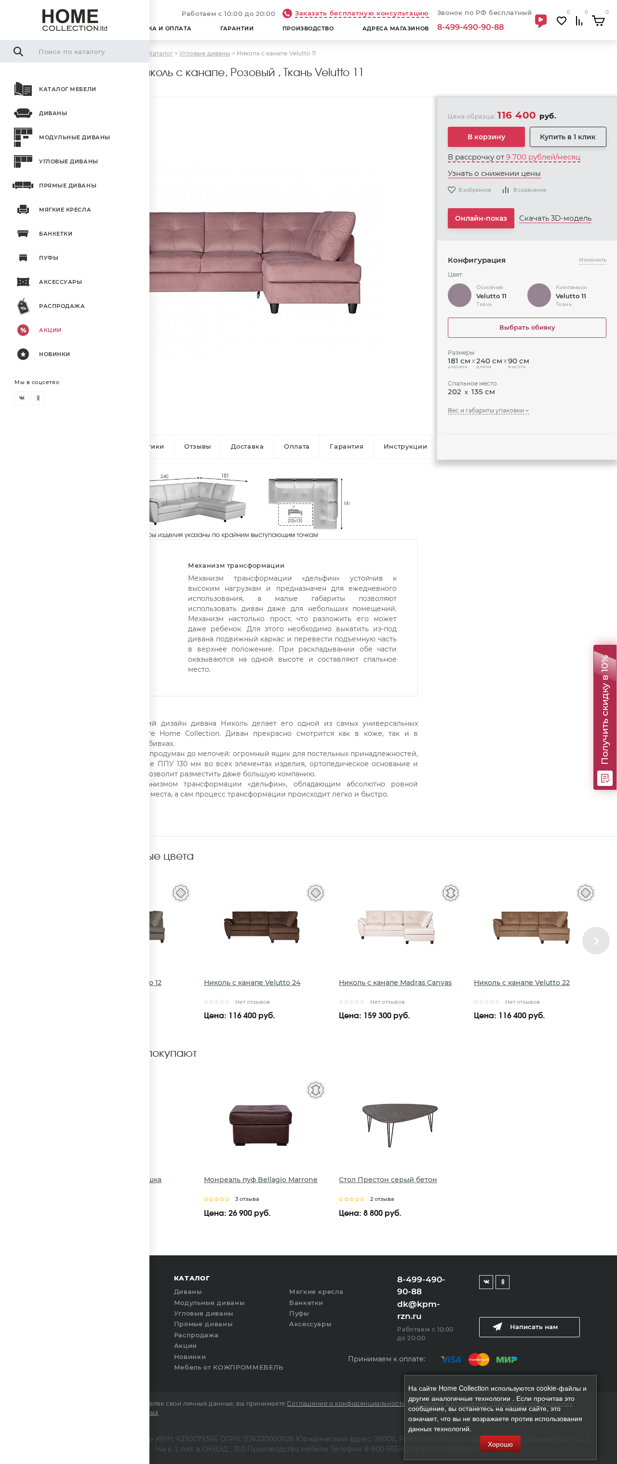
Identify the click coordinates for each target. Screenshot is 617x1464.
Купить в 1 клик (568, 137)
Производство (308, 28)
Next (596, 940)
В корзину (486, 137)
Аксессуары (60, 282)
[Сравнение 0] (579, 21)
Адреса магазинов (395, 28)
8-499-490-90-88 (470, 27)
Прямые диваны (67, 185)
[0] (598, 20)
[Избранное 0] (561, 21)
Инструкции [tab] (406, 446)
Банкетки (55, 233)
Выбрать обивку (527, 327)
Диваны (53, 113)
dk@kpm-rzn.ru (418, 1310)
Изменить (592, 259)
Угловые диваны (68, 161)
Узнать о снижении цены (494, 173)
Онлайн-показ (481, 218)
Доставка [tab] (247, 446)
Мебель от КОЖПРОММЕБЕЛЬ (228, 1367)
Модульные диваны (74, 137)
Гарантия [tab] (346, 446)
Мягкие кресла (65, 209)
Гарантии (237, 28)
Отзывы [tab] (197, 446)
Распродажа (62, 306)
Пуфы (48, 257)
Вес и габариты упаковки (486, 410)
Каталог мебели (67, 89)
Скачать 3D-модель (555, 218)
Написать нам (534, 1327)
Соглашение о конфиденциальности (346, 1403)
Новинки (54, 354)
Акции (50, 330)
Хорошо (500, 1444)
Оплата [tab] (297, 446)
